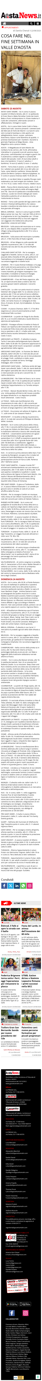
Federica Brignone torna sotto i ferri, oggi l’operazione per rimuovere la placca (10, 981)
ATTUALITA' (27, 1024)
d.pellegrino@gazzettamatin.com (17, 1172)
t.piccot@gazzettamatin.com (16, 1191)
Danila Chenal (22, 30)
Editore (8, 1087)
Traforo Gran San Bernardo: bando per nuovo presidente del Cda (10, 1033)
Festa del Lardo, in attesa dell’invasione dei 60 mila (31, 929)
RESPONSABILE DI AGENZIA (15, 1250)
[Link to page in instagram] (30, 886)
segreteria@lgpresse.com (19, 1246)
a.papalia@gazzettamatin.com (16, 1185)
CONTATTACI (10, 1216)
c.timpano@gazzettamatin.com (16, 1179)
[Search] (31, 23)
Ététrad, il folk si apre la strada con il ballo (10, 928)
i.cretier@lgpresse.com (13, 1267)
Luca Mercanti (15, 1052)
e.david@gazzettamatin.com (15, 1166)
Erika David (7, 955)
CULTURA (6, 923)
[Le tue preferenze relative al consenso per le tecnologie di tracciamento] (38, 1377)
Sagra (26, 923)
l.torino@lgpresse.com (13, 1263)
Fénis (14, 952)
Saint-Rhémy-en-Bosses (12, 1050)
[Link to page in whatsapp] (23, 886)
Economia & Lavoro (10, 1024)
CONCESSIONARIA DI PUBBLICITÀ (17, 1233)
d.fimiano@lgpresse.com (14, 1271)
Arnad (29, 952)
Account (8, 1258)
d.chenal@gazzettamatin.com (16, 1160)
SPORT (5, 972)
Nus (18, 952)
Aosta (10, 952)
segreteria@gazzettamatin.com (20, 1126)
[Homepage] (4, 23)
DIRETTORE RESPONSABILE (15, 1140)
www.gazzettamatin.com (14, 1083)
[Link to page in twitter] (11, 886)
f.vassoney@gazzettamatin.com (17, 1198)
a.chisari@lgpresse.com (18, 1254)
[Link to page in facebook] (4, 886)
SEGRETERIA (10, 1201)
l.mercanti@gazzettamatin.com (16, 1145)
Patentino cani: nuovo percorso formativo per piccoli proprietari (31, 1031)
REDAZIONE (10, 1119)
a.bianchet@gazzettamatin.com (17, 1153)
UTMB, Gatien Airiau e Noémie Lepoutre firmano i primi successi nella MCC (31, 981)
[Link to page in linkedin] (17, 886)
